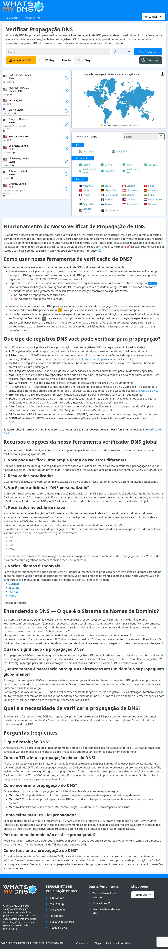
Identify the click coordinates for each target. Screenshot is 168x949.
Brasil (108, 185)
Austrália (88, 185)
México (108, 199)
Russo (12, 595)
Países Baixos (155, 199)
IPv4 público (89, 151)
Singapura (132, 204)
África (108, 164)
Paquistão (88, 204)
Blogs (98, 943)
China (86, 190)
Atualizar (67, 60)
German (14, 583)
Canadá (130, 185)
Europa (153, 164)
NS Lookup (56, 916)
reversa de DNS (147, 390)
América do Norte (89, 171)
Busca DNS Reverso (62, 921)
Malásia (130, 199)
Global (87, 164)
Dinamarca (132, 190)
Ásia (129, 164)
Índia (151, 194)
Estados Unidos (87, 210)
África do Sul (112, 210)
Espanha (153, 190)
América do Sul (133, 171)
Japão (86, 199)
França (86, 194)
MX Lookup (57, 904)
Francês (13, 591)
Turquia (152, 204)
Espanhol (14, 587)
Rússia (108, 204)
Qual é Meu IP (11, 18)
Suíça (151, 185)
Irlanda (130, 194)
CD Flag (49, 60)
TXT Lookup (57, 898)
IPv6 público (122, 151)
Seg (87, 60)
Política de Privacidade (118, 943)
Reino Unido (111, 194)
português (140, 895)
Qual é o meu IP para (94, 359)
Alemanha (110, 190)
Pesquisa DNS (32, 18)
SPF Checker (57, 910)
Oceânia (109, 170)
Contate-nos (83, 943)
